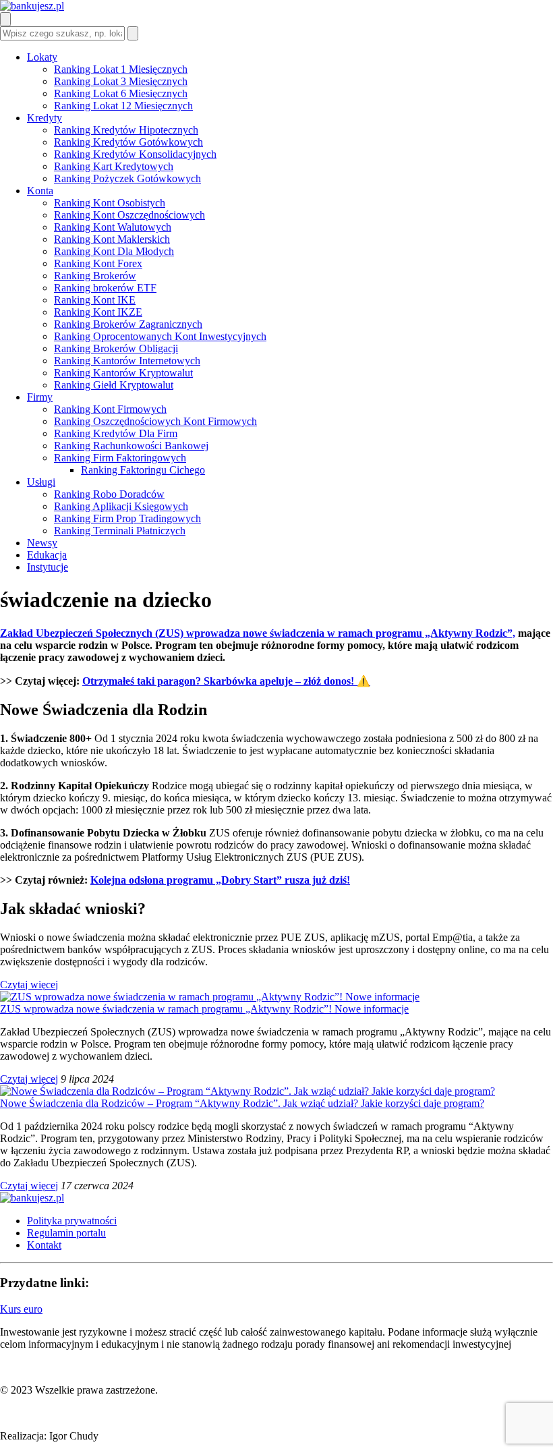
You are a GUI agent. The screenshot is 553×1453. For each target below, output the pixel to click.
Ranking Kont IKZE (98, 312)
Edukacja (47, 555)
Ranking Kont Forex (98, 263)
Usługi (41, 482)
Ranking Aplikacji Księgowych (121, 506)
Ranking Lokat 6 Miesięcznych (120, 93)
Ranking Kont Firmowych (110, 409)
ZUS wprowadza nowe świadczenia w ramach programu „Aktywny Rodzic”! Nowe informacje (204, 1009)
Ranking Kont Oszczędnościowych (129, 215)
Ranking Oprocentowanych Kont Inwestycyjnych (160, 336)
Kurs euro (21, 1309)
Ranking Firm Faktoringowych (120, 457)
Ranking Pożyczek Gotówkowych (127, 178)
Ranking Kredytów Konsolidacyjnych (135, 154)
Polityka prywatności (72, 1220)
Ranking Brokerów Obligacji (116, 348)
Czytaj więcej (29, 984)
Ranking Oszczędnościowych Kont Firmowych (155, 421)
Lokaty (42, 57)
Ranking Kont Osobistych (109, 202)
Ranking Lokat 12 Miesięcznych (123, 105)
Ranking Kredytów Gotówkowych (128, 142)
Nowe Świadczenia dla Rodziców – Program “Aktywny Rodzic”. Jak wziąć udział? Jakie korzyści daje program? (242, 1103)
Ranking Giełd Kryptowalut (113, 385)
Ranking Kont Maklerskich (112, 239)
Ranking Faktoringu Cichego (143, 470)
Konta (40, 190)
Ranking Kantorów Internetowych (127, 360)
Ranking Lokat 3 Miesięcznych (120, 81)
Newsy (42, 542)
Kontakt (44, 1245)
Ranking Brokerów (95, 275)
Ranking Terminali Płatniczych (119, 530)
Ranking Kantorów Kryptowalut (123, 372)
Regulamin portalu (66, 1232)
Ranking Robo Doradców (109, 494)
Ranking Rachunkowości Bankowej (131, 445)
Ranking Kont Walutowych (112, 227)
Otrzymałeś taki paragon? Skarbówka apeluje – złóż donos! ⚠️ (226, 681)
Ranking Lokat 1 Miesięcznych (120, 69)
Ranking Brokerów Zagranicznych (128, 324)
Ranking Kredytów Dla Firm (115, 433)
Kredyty (44, 117)
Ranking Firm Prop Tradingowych (127, 518)
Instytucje (47, 567)
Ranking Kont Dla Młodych (114, 251)
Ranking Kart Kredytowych (113, 166)
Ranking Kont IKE (95, 300)
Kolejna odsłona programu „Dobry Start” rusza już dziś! (220, 880)
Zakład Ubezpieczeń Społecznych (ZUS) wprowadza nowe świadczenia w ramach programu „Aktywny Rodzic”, (257, 633)
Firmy (40, 397)
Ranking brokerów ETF (105, 287)
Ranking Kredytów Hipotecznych (126, 130)
